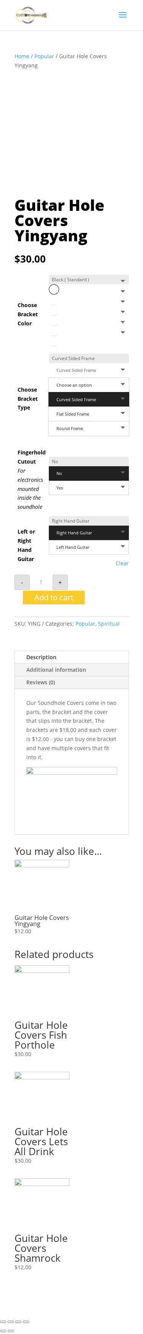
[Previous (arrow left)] (3, 1331)
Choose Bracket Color (28, 314)
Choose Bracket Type (28, 398)
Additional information (56, 669)
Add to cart (53, 597)
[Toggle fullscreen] (18, 1322)
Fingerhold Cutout (32, 479)
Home (21, 56)
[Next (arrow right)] (11, 1331)
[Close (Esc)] (3, 1322)
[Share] (11, 1322)
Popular (44, 56)
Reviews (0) (40, 682)
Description (41, 657)
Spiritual (109, 623)
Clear (122, 563)
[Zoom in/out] (26, 1322)
